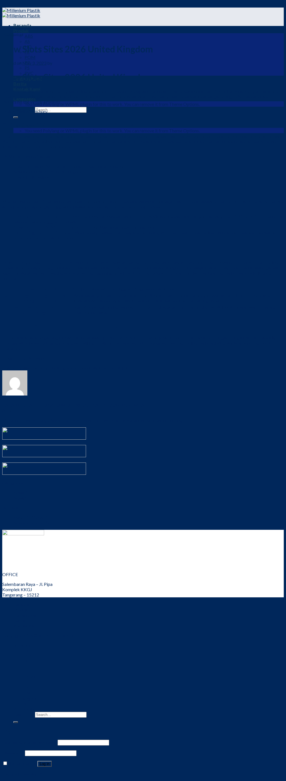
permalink (117, 367)
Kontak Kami (26, 625)
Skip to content (16, 5)
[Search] (15, 117)
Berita (20, 83)
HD (28, 666)
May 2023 (23, 517)
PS (27, 67)
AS (27, 41)
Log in (44, 764)
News (19, 492)
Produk (21, 30)
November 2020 (29, 522)
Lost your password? (22, 774)
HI (27, 671)
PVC (29, 693)
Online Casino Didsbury (24, 111)
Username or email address (29, 742)
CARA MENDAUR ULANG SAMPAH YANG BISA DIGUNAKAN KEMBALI (75, 405)
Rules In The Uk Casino (24, 358)
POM (30, 57)
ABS (29, 36)
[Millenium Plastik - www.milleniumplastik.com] (21, 13)
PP (27, 682)
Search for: (23, 714)
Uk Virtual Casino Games (26, 156)
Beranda (22, 25)
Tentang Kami (26, 615)
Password (13, 752)
